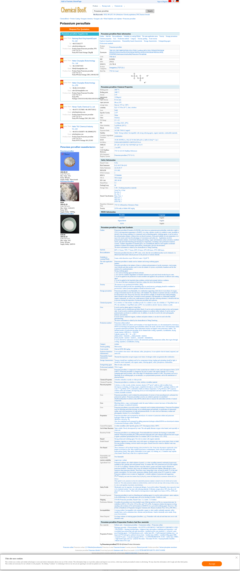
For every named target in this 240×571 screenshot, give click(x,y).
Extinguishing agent (164, 41)
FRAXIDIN (119, 529)
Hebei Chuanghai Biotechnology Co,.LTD (83, 84)
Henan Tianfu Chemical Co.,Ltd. (83, 107)
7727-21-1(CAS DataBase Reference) (125, 151)
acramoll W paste (120, 537)
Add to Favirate (66, 1)
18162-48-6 (107, 14)
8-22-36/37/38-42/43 (120, 165)
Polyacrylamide (132, 527)
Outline (102, 36)
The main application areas (150, 36)
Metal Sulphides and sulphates (113, 19)
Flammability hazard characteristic (132, 41)
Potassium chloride (94, 550)
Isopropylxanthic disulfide (166, 539)
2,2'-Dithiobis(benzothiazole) (93, 547)
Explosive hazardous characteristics (110, 41)
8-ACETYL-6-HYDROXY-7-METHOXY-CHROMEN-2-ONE (158, 527)
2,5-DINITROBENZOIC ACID (155, 537)
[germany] (177, 1)
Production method (123, 39)
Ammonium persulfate (130, 525)
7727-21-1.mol (114, 71)
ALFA (122, 223)
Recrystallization (117, 36)
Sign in (159, 1)
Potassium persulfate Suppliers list (75, 34)
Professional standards (106, 43)
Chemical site (118, 6)
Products (95, 6)
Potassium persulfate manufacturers (77, 147)
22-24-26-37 (118, 168)
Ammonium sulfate (144, 525)
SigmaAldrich (122, 221)
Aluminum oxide (118, 550)
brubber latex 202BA (152, 535)
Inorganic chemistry (87, 19)
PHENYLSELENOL (131, 553)
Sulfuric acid (118, 525)
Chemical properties (106, 39)
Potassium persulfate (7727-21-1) (124, 155)
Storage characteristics (150, 41)
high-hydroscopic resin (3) (124, 539)
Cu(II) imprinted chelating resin (165, 533)
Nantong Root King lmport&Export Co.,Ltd (84, 40)
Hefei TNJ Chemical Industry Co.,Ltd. (82, 128)
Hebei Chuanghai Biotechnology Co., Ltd (83, 62)
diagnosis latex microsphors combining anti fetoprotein (156, 529)
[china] (169, 1)
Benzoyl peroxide (142, 547)
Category (133, 39)
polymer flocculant (139, 539)
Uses (114, 39)
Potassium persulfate (129, 19)
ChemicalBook (64, 19)
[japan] (173, 1)
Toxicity (161, 36)
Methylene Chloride (122, 14)
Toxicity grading (142, 39)
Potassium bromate (119, 547)
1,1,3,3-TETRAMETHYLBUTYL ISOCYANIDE (150, 550)
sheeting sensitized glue (131, 529)
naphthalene (132, 14)
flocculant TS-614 (151, 539)
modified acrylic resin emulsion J (155, 531)
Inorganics (113, 68)
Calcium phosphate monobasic (168, 547)
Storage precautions (171, 36)
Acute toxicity (153, 39)
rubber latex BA (149, 533)
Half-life (108, 36)
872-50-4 (113, 14)
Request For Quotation (79, 29)
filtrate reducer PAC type (122, 540)
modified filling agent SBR (168, 535)
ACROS (121, 218)
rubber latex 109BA (172, 537)
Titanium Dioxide (144, 14)
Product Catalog (75, 19)
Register (165, 1)
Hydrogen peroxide (120, 527)
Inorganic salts (98, 19)
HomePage (77, 1)
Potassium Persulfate (67, 181)
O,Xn (116, 163)
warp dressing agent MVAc (135, 537)
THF (137, 14)
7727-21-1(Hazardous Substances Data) (126, 205)
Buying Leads (106, 6)
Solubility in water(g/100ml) (132, 36)
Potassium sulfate (157, 525)
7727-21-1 (120, 68)
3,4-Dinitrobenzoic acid (136, 533)
